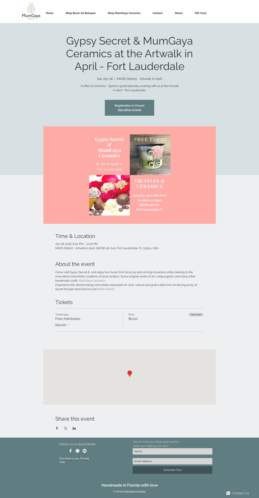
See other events (129, 109)
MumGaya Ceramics (135, 491)
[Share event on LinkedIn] (74, 428)
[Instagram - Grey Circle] (77, 451)
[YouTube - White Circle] (85, 451)
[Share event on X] (65, 428)
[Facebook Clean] (70, 451)
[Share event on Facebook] (57, 428)
